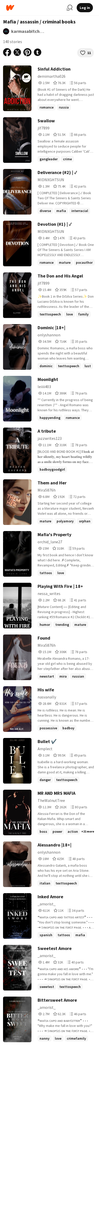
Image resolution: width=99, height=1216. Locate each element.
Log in (85, 7)
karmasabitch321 (29, 31)
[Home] (34, 8)
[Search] (70, 8)
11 (89, 52)
